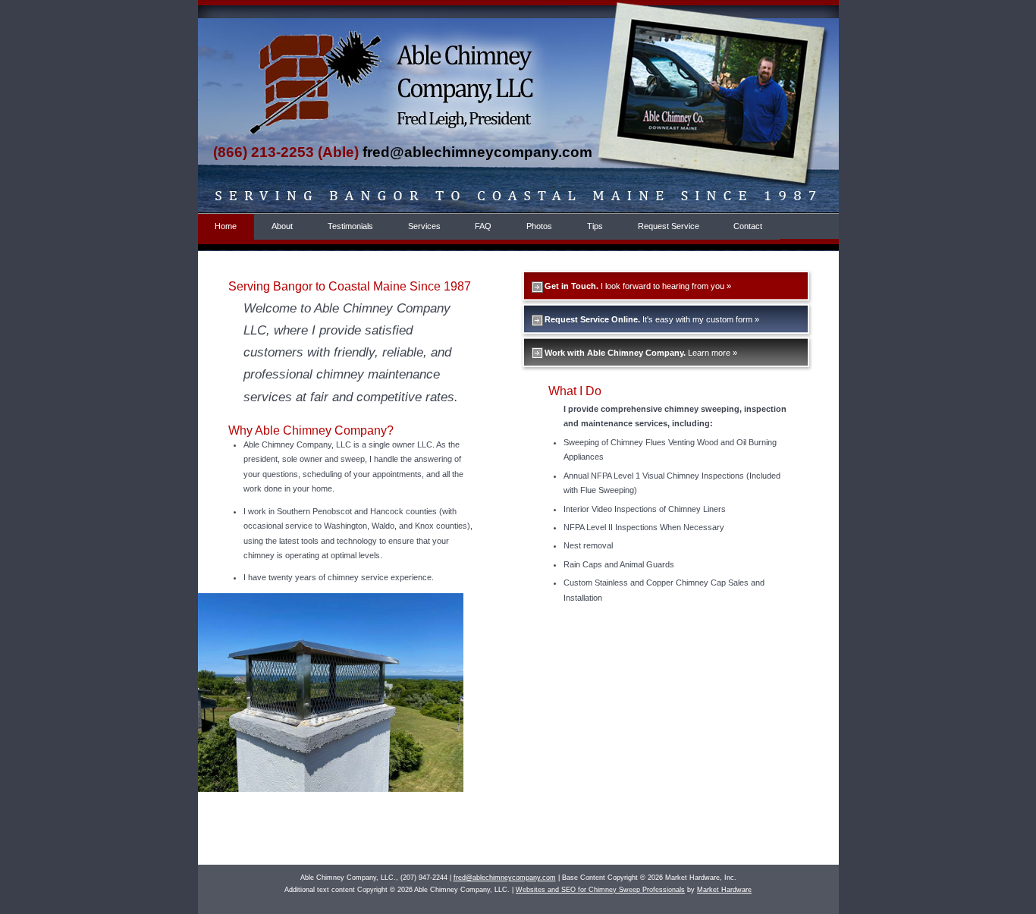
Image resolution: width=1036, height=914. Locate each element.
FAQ (483, 226)
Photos (539, 226)
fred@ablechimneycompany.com (477, 152)
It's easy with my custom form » (652, 319)
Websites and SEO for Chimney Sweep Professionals (600, 890)
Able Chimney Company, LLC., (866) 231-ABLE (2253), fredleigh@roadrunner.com (293, 62)
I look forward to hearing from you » (638, 286)
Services (424, 226)
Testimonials (350, 226)
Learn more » (641, 352)
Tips (595, 226)
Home (226, 226)
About (282, 226)
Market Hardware (724, 890)
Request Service (668, 226)
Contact (747, 226)
